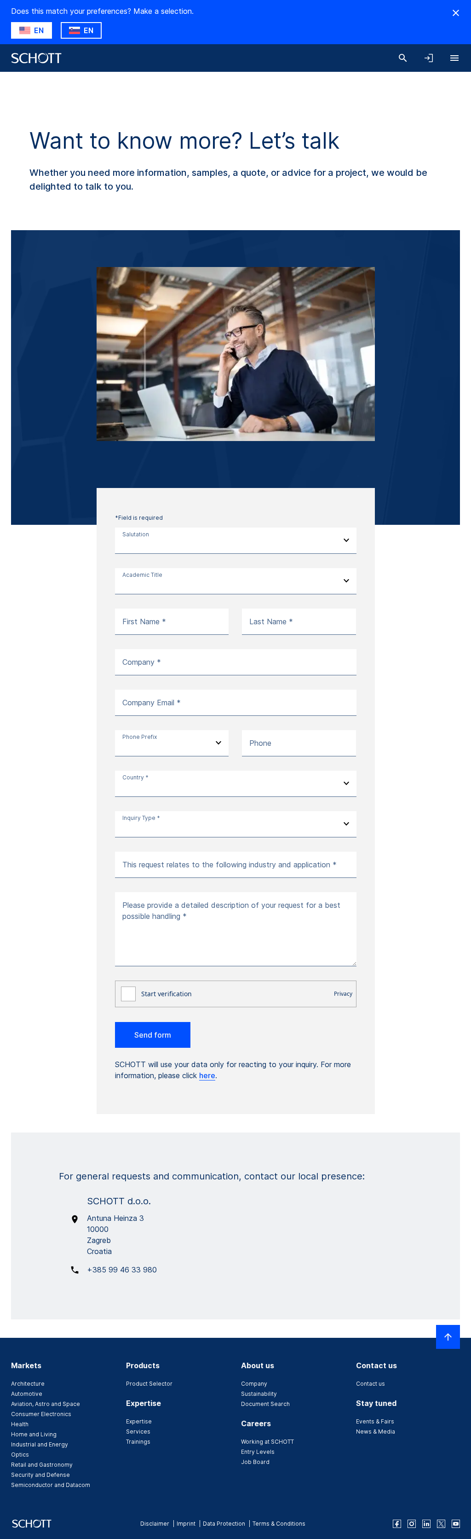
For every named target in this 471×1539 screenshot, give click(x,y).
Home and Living (34, 1434)
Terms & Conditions (279, 1523)
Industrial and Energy (39, 1444)
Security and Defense (40, 1474)
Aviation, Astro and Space (45, 1403)
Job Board (255, 1461)
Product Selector (149, 1383)
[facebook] (397, 1524)
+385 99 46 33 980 (122, 1269)
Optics (20, 1454)
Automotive (26, 1393)
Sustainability (259, 1393)
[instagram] (412, 1524)
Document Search (265, 1403)
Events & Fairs (375, 1421)
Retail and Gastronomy (42, 1464)
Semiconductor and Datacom (50, 1484)
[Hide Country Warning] (455, 12)
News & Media (375, 1431)
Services (138, 1431)
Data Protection (224, 1523)
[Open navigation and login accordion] (428, 58)
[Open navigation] (454, 58)
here (207, 1075)
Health (20, 1424)
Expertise (139, 1421)
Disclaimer (154, 1523)
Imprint (186, 1523)
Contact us (370, 1383)
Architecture (28, 1383)
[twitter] (441, 1524)
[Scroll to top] (448, 1337)
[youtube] (456, 1524)
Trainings (138, 1441)
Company (254, 1383)
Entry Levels (258, 1451)
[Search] (402, 58)
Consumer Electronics (41, 1414)
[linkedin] (426, 1524)
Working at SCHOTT (267, 1441)
